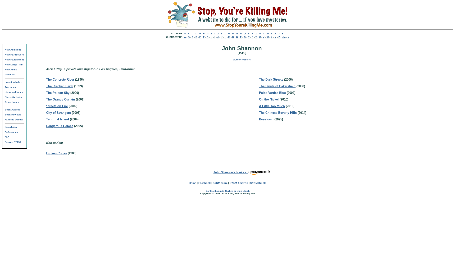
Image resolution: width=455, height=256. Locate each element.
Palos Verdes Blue (272, 93)
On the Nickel (269, 99)
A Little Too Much (272, 106)
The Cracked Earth (59, 86)
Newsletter (11, 127)
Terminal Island (57, 119)
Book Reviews (13, 114)
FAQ (7, 137)
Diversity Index (13, 97)
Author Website (242, 59)
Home (192, 183)
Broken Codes (56, 153)
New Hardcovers (14, 54)
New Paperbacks (14, 59)
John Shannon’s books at (231, 172)
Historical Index (14, 92)
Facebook (204, 183)
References (11, 132)
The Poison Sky (57, 93)
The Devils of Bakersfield (277, 86)
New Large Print (14, 64)
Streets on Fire (57, 106)
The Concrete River (60, 79)
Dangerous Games (59, 126)
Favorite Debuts (14, 119)
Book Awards (12, 109)
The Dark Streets (271, 79)
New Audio (11, 69)
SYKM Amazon (239, 183)
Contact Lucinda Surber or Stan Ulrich (228, 191)
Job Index (10, 87)
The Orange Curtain (60, 99)
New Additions (13, 49)
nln (284, 37)
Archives (10, 74)
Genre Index (12, 102)
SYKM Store (220, 183)
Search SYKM (13, 142)
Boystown (266, 119)
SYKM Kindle (258, 183)
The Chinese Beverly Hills (278, 112)
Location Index (13, 82)
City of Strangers (58, 112)
